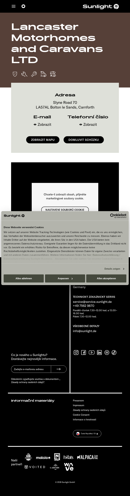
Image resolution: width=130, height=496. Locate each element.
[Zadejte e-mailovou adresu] (31, 371)
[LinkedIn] (99, 352)
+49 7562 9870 (83, 306)
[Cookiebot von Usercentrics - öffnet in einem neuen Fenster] (112, 215)
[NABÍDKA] (13, 6)
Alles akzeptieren (106, 278)
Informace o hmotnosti (84, 419)
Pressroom (78, 400)
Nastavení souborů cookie (65, 209)
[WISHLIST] (23, 6)
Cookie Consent (81, 414)
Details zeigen (112, 268)
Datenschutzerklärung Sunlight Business (28, 258)
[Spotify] (107, 352)
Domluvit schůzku (83, 140)
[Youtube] (92, 352)
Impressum (78, 405)
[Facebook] (83, 352)
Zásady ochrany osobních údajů (89, 410)
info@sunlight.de (84, 331)
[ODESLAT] (59, 369)
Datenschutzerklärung (106, 255)
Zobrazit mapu (43, 140)
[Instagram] (76, 352)
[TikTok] (114, 352)
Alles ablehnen (24, 278)
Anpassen (63, 278)
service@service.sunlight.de (92, 302)
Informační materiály (32, 401)
